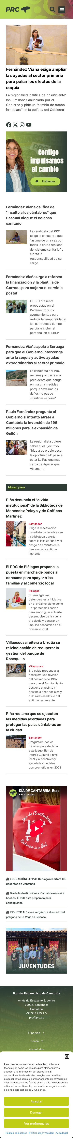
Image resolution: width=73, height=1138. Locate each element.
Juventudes (36, 1049)
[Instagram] (22, 124)
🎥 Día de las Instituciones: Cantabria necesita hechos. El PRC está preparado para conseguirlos (35, 897)
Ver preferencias (36, 1123)
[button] (67, 1056)
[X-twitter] (15, 124)
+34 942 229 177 (36, 1013)
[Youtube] (28, 124)
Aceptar (37, 1101)
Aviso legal (62, 1132)
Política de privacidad (41, 1132)
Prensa (34, 1041)
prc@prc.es (36, 1017)
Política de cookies (16, 1132)
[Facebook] (8, 124)
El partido (34, 1032)
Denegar (36, 1112)
